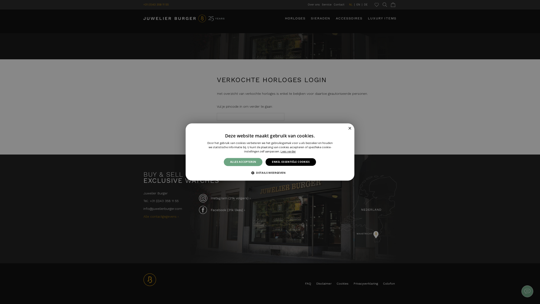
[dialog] (270, 151)
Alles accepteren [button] (243, 162)
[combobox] (344, 128)
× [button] (349, 128)
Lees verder (288, 151)
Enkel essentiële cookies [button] (291, 162)
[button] (270, 172)
